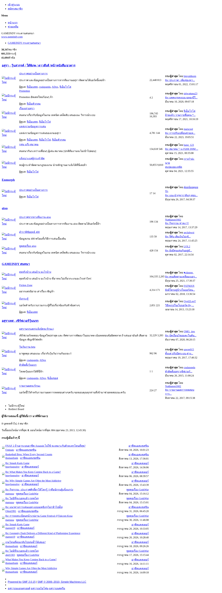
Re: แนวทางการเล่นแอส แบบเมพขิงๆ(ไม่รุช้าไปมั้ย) (34, 507)
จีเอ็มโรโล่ (65, 86)
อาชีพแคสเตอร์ (30, 466)
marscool (188, 129)
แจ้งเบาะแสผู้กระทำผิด (32, 158)
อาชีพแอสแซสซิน (26, 449)
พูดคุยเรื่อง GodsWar (27, 493)
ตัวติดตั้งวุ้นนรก (28, 364)
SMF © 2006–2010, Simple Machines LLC (62, 582)
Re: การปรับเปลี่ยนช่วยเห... (180, 133)
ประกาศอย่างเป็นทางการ (33, 73)
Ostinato (9, 449)
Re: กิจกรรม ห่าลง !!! (177, 223)
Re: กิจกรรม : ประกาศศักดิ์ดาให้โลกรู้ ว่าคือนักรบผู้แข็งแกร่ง (39, 489)
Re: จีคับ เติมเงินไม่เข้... (178, 236)
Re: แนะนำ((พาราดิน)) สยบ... (181, 195)
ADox (55, 86)
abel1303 (10, 555)
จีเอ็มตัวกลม (34, 103)
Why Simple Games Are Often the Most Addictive (31, 568)
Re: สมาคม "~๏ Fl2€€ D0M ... (181, 149)
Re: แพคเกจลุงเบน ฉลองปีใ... (181, 97)
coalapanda (45, 86)
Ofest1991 (10, 511)
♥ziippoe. (188, 272)
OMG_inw (189, 331)
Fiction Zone (25, 285)
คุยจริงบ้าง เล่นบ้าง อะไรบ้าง (35, 272)
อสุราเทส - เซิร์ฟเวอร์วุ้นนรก (20, 320)
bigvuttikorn (190, 76)
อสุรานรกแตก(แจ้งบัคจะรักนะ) (36, 328)
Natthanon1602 (173, 219)
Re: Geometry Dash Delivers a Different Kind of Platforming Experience (42, 533)
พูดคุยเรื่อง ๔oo (27, 246)
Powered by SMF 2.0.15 (22, 582)
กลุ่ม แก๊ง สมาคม (29, 144)
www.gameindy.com (12, 36)
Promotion (24, 91)
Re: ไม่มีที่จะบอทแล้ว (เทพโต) (22, 498)
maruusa (9, 493)
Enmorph (8, 180)
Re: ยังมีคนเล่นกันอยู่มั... (178, 250)
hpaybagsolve (12, 466)
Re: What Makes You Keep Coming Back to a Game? (33, 472)
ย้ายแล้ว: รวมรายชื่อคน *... (180, 115)
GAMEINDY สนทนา (16, 264)
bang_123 (189, 145)
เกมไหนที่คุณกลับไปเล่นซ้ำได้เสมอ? (25, 542)
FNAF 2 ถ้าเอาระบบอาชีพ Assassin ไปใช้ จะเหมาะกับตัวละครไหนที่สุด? (45, 445)
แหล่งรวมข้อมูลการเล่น (32, 126)
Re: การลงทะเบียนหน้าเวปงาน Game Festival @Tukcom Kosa (38, 515)
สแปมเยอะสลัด (173, 167)
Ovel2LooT (190, 301)
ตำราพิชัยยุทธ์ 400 (29, 232)
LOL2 (187, 246)
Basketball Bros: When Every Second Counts (28, 454)
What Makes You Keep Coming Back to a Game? (31, 559)
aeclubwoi (189, 232)
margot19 (10, 528)
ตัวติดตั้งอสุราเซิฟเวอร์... (178, 371)
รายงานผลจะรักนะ (29, 385)
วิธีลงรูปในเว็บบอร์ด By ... (179, 305)
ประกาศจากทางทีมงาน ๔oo (35, 217)
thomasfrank (11, 458)
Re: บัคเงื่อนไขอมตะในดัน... (180, 335)
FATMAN (189, 285)
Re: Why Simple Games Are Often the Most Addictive (33, 480)
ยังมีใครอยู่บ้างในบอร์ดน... (180, 290)
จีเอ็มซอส (52, 378)
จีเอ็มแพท (32, 86)
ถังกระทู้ (23, 298)
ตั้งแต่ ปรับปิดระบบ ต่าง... (179, 353)
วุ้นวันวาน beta (27, 346)
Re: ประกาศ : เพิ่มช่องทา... (180, 80)
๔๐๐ (5, 208)
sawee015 (189, 349)
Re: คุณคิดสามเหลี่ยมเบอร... (181, 276)
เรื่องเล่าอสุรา (26, 108)
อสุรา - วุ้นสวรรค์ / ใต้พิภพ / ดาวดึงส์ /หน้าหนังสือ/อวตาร (38, 65)
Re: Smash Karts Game (17, 463)
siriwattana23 (190, 93)
